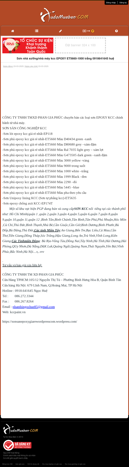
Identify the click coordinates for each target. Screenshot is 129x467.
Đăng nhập (111, 2)
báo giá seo (20, 464)
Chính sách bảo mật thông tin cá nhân (19, 455)
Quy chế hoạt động (11, 452)
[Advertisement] (64, 91)
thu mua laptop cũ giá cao (52, 464)
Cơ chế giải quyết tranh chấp (15, 458)
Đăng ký (123, 2)
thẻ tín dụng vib (33, 464)
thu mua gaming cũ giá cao (75, 464)
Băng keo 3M (7, 464)
